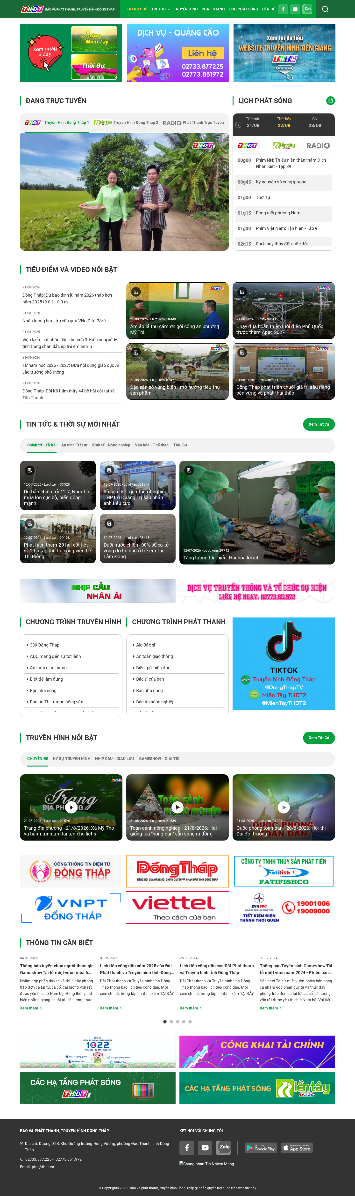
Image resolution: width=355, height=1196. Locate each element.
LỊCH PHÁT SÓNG (243, 9)
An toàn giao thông (48, 667)
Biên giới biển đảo (153, 667)
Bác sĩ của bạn (150, 679)
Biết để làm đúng (46, 679)
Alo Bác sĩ (145, 644)
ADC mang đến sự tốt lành (55, 656)
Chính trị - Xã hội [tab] (42, 445)
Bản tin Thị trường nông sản (56, 701)
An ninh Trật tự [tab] (74, 445)
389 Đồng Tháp (44, 644)
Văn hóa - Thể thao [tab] (152, 445)
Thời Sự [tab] (180, 445)
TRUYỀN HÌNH (186, 9)
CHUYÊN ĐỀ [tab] (37, 758)
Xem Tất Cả (319, 424)
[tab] (57, 123)
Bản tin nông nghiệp (155, 701)
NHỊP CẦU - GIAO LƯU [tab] (114, 758)
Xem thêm (29, 1008)
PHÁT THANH (213, 9)
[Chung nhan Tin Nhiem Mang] (257, 1164)
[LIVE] (124, 192)
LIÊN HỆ (268, 9)
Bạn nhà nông (43, 690)
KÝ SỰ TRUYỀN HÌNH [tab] (71, 758)
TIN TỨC (158, 9)
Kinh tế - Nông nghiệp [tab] (111, 445)
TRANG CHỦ (137, 9)
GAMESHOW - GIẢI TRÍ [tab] (159, 758)
